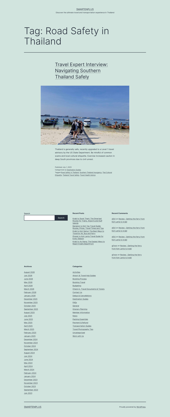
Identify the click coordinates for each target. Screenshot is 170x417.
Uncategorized (79, 333)
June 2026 (28, 279)
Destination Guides (74, 170)
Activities (76, 272)
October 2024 (30, 346)
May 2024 (28, 363)
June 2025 (28, 319)
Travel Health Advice (88, 175)
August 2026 (29, 272)
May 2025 (28, 323)
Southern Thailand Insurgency (91, 172)
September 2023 (31, 390)
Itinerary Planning (80, 309)
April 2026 (28, 286)
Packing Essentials (80, 319)
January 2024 (30, 376)
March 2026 (29, 289)
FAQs (75, 302)
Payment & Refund (80, 323)
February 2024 (30, 373)
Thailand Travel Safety (71, 175)
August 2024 (29, 353)
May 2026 (28, 282)
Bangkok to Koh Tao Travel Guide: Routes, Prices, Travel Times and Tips (88, 227)
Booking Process (80, 279)
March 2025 (29, 329)
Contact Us (77, 292)
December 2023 (30, 380)
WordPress (141, 407)
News (75, 316)
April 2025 (28, 326)
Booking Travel (79, 282)
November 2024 (31, 343)
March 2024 (29, 370)
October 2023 (30, 386)
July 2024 (28, 356)
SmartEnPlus (85, 9)
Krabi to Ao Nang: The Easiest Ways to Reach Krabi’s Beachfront (89, 243)
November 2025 (31, 302)
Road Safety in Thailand (70, 172)
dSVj (113, 219)
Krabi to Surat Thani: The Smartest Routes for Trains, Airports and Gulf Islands (87, 221)
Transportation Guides (82, 326)
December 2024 (30, 339)
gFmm (114, 246)
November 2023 (31, 383)
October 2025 (30, 306)
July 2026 (28, 276)
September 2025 (31, 309)
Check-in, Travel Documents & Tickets (88, 289)
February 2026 (30, 292)
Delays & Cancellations (82, 296)
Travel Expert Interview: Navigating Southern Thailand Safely (81, 71)
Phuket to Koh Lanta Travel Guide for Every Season (88, 237)
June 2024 (28, 360)
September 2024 (31, 349)
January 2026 (30, 296)
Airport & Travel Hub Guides (84, 276)
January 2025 (30, 336)
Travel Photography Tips (83, 329)
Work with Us (78, 336)
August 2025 (29, 312)
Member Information (81, 312)
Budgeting (77, 286)
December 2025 (30, 299)
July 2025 (28, 316)
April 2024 (28, 366)
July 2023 (28, 393)
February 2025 (30, 333)
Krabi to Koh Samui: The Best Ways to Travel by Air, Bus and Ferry (88, 232)
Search (27, 213)
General (76, 306)
